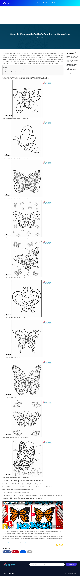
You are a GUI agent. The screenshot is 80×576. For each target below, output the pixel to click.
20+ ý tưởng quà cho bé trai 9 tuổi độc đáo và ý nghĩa (72, 69)
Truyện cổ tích (55, 2)
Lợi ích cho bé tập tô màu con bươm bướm (13, 71)
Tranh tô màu (46, 2)
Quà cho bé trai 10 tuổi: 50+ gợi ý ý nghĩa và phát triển (72, 65)
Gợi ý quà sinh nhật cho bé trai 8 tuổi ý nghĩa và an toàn (72, 72)
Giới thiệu (64, 2)
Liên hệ (70, 2)
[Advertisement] (40, 15)
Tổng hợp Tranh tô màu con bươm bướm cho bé (14, 69)
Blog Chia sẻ (21, 542)
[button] (6, 551)
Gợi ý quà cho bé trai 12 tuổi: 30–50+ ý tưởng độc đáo (72, 57)
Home (38, 2)
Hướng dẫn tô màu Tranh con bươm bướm (13, 73)
